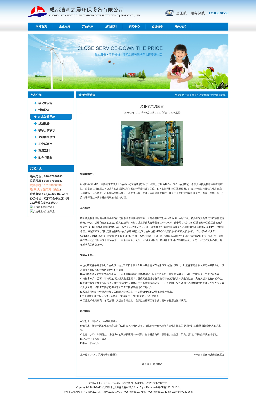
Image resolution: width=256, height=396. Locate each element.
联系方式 (180, 26)
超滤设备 (44, 123)
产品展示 (87, 26)
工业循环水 (45, 143)
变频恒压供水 (46, 137)
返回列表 (158, 364)
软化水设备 (45, 103)
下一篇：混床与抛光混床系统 (208, 354)
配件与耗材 (45, 157)
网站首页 (41, 26)
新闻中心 (134, 26)
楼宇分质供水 (46, 130)
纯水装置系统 (46, 116)
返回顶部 (146, 364)
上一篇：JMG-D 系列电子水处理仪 (98, 354)
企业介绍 (64, 26)
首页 (194, 94)
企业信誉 (157, 26)
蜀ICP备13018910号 (168, 387)
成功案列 (111, 26)
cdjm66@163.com (56, 194)
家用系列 (44, 150)
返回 (177, 112)
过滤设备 (44, 109)
